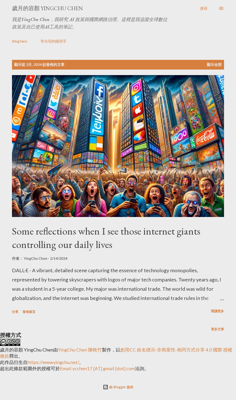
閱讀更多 (217, 311)
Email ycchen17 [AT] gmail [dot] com (97, 368)
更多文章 (217, 329)
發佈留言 (29, 312)
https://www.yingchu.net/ (53, 362)
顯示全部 (214, 64)
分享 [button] (15, 312)
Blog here (19, 41)
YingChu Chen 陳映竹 (80, 349)
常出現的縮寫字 (53, 41)
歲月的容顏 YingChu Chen (47, 8)
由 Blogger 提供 (120, 387)
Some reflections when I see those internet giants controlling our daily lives (106, 237)
